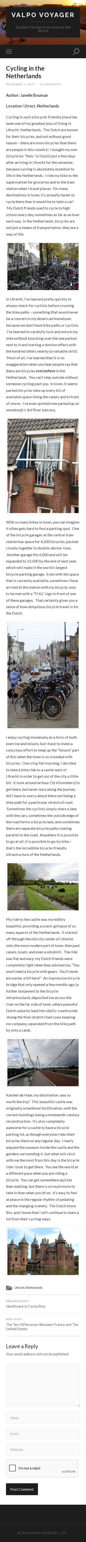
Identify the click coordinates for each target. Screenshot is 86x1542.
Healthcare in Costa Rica (25, 1304)
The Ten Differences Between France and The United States (42, 1324)
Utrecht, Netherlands (29, 1288)
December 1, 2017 (20, 84)
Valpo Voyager (43, 15)
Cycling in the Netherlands (25, 72)
